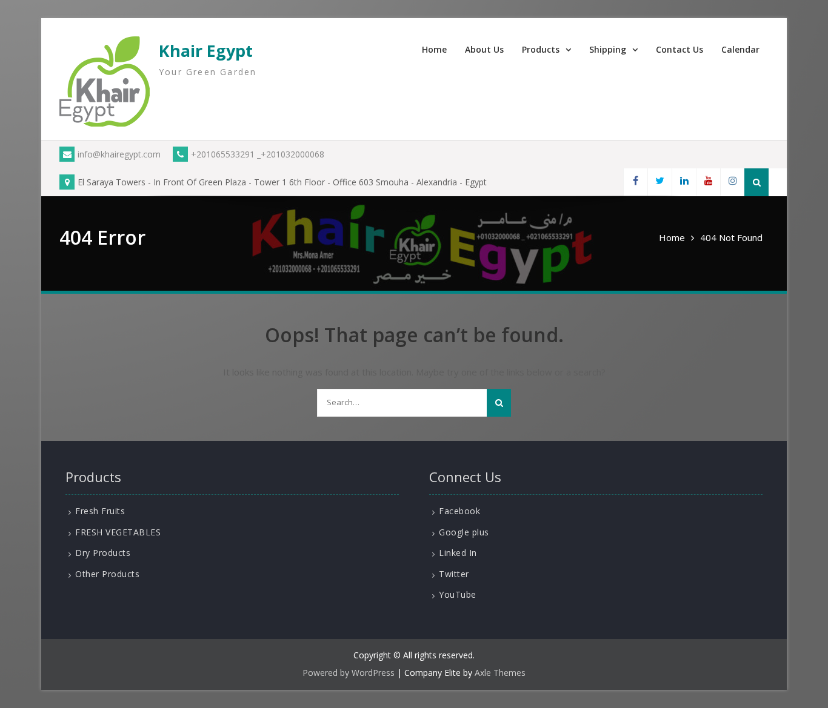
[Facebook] (635, 182)
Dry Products (102, 552)
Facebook (459, 511)
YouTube (457, 594)
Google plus (464, 532)
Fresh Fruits (100, 511)
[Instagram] (732, 182)
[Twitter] (659, 182)
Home (434, 49)
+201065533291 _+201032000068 (257, 154)
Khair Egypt (206, 50)
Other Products (107, 574)
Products (540, 49)
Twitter (454, 574)
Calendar (740, 49)
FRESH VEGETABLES (118, 532)
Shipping (607, 49)
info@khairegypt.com (119, 154)
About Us (484, 49)
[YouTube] (708, 182)
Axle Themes (500, 672)
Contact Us (679, 49)
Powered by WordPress (348, 672)
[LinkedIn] (684, 182)
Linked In (458, 552)
